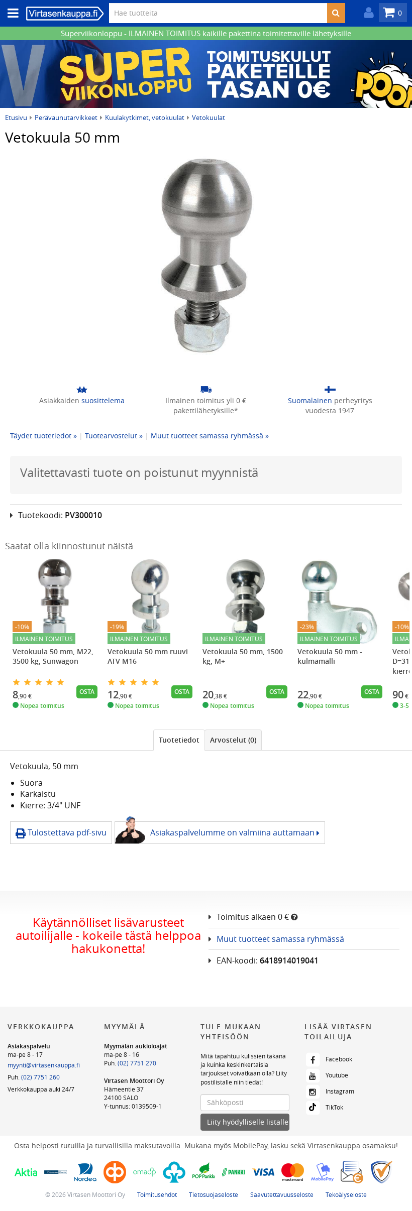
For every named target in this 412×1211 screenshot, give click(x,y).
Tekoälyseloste (346, 1194)
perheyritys (330, 405)
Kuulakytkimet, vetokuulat (144, 117)
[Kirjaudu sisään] (366, 13)
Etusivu (16, 117)
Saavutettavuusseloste (282, 1194)
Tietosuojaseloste (213, 1194)
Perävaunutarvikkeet (66, 117)
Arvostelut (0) (233, 740)
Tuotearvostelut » (114, 435)
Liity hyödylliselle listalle (247, 1122)
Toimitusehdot (157, 1194)
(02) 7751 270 (137, 1063)
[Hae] (336, 13)
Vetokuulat (208, 117)
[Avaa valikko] (10, 13)
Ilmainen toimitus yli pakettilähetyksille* (205, 405)
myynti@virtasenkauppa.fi (44, 1065)
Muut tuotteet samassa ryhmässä (280, 938)
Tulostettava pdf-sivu (66, 832)
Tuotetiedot (179, 740)
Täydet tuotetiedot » (43, 435)
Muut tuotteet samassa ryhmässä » (210, 435)
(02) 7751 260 (40, 1077)
